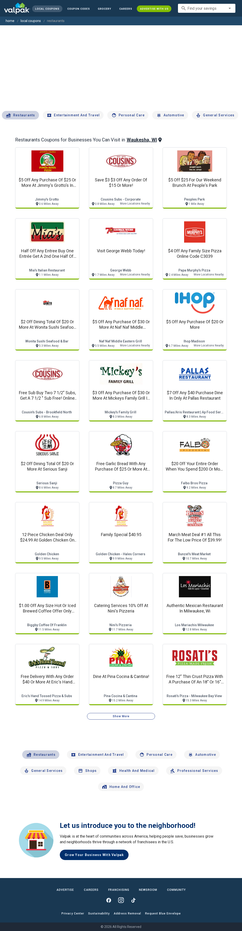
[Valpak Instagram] (121, 900)
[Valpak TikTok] (133, 900)
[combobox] (206, 8)
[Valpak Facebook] (108, 900)
